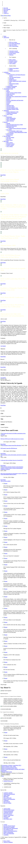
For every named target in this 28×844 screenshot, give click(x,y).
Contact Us (6, 13)
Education (11, 78)
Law (10, 82)
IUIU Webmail (6, 9)
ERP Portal (5, 141)
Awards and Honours (8, 811)
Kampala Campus (13, 61)
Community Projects (8, 812)
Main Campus (12, 59)
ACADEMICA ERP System (15, 131)
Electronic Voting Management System (18, 132)
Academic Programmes (11, 86)
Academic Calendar (10, 87)
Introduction (9, 117)
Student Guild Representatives (10, 831)
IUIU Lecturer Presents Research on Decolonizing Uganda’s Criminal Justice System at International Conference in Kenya (14, 474)
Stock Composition (10, 119)
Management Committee (9, 827)
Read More (3, 175)
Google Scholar (9, 133)
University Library (10, 106)
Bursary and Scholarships (9, 799)
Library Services (10, 120)
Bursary (8, 91)
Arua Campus (12, 63)
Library (5, 115)
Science (11, 85)
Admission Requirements (9, 794)
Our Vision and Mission (14, 43)
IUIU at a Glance (13, 42)
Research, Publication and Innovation (14, 100)
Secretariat (8, 101)
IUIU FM (5, 8)
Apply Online (9, 114)
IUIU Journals (6, 801)
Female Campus (13, 62)
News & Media (6, 136)
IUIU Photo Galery (7, 819)
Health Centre (9, 95)
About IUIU (6, 37)
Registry (8, 99)
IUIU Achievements (13, 46)
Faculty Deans (12, 53)
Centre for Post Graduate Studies (13, 92)
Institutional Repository (11, 126)
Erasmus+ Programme (8, 815)
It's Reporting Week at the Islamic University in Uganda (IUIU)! (12, 460)
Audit (7, 90)
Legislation (5, 834)
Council (5, 824)
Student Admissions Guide (12, 111)
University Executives (14, 52)
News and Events (7, 797)
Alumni (5, 11)
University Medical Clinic (12, 108)
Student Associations (14, 68)
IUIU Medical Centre (8, 829)
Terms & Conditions (8, 842)
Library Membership (11, 118)
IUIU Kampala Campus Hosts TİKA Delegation (9, 448)
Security (8, 102)
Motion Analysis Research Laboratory (17, 128)
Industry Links (6, 816)
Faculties (8, 73)
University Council (13, 51)
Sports (7, 104)
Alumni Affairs (6, 808)
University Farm (10, 105)
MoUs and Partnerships (8, 833)
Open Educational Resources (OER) (14, 124)
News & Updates (10, 137)
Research (5, 122)
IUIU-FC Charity (7, 803)
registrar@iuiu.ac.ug (8, 781)
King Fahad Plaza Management (10, 828)
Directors (11, 54)
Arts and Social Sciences (14, 77)
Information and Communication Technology (16, 96)
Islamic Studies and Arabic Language (17, 81)
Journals (8, 123)
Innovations (9, 129)
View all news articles (5, 481)
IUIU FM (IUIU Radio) (8, 810)
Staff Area (5, 10)
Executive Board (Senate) (9, 825)
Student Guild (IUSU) (14, 70)
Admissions (6, 110)
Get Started (3, 346)
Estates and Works (10, 94)
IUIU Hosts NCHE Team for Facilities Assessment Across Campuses (12, 438)
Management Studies (14, 83)
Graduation (6, 800)
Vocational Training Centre (12, 109)
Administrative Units (8, 88)
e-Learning (5, 817)
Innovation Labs (10, 127)
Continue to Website (5, 774)
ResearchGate (9, 134)
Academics (5, 72)
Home (4, 36)
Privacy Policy (6, 841)
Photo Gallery (9, 140)
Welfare (11, 69)
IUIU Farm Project (7, 813)
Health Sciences (12, 79)
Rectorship (8, 97)
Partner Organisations (8, 832)
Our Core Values (13, 44)
